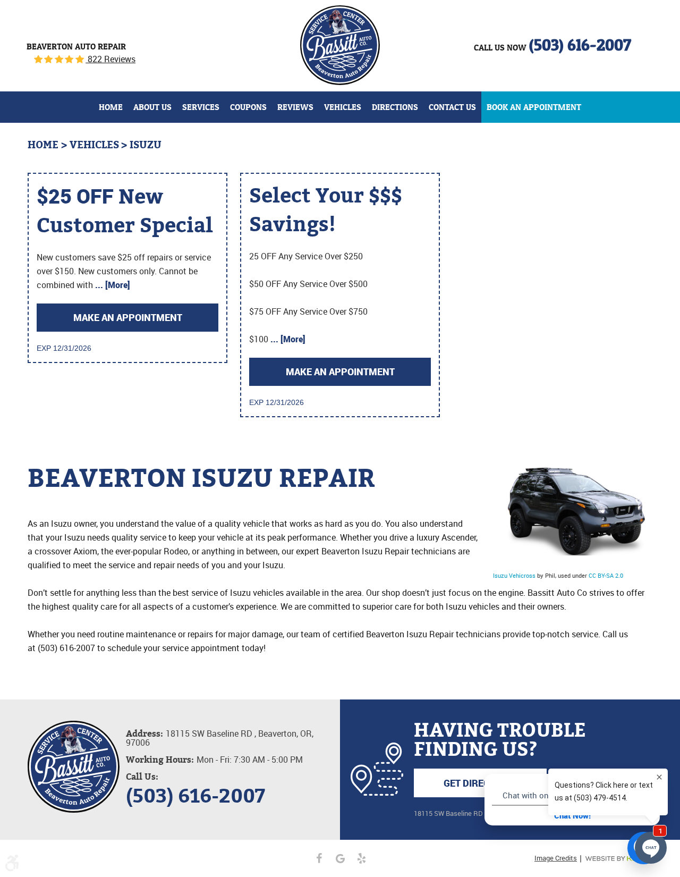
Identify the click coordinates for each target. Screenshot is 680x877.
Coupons (248, 107)
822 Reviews (110, 59)
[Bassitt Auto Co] (340, 45)
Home (111, 107)
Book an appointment (534, 107)
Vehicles (342, 107)
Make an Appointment (127, 317)
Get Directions (480, 783)
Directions (395, 107)
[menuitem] (111, 107)
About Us (152, 107)
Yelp (361, 858)
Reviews (295, 107)
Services (200, 107)
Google (340, 858)
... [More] (111, 285)
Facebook (318, 858)
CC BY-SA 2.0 (606, 575)
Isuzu (146, 145)
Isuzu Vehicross (514, 575)
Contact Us (452, 107)
